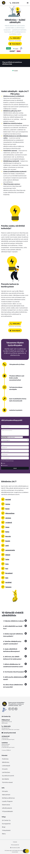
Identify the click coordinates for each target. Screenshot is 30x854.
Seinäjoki (8, 582)
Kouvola (8, 536)
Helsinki (8, 499)
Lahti (7, 545)
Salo (6, 577)
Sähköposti (5, 465)
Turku (7, 559)
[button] (27, 3)
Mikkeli (7, 554)
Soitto (3, 463)
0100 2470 (15, 3)
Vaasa (7, 527)
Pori (6, 568)
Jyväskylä (8, 522)
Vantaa (7, 504)
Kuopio (7, 541)
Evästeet (15, 841)
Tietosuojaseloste (15, 844)
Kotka (7, 531)
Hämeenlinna (9, 513)
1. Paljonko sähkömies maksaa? (13, 621)
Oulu (7, 564)
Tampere (8, 587)
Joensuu (8, 518)
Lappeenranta (10, 550)
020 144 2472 (5, 739)
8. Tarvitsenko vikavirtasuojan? (13, 672)
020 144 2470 (6, 747)
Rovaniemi (9, 573)
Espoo (7, 508)
